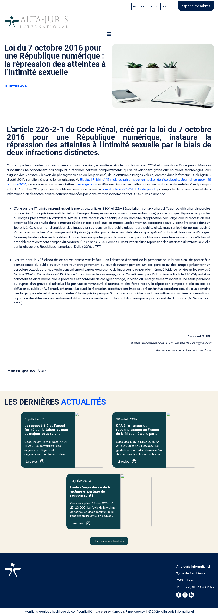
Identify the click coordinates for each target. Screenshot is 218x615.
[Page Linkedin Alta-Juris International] (191, 595)
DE (150, 6)
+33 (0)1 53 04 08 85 (198, 587)
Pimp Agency (135, 611)
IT (157, 6)
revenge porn (87, 184)
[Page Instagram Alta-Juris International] (185, 595)
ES (164, 6)
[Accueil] (36, 21)
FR (142, 6)
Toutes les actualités (109, 541)
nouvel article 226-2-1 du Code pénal (128, 189)
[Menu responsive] (109, 34)
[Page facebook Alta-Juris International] (178, 595)
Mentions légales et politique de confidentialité (58, 611)
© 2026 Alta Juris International (171, 611)
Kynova (116, 611)
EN (134, 6)
